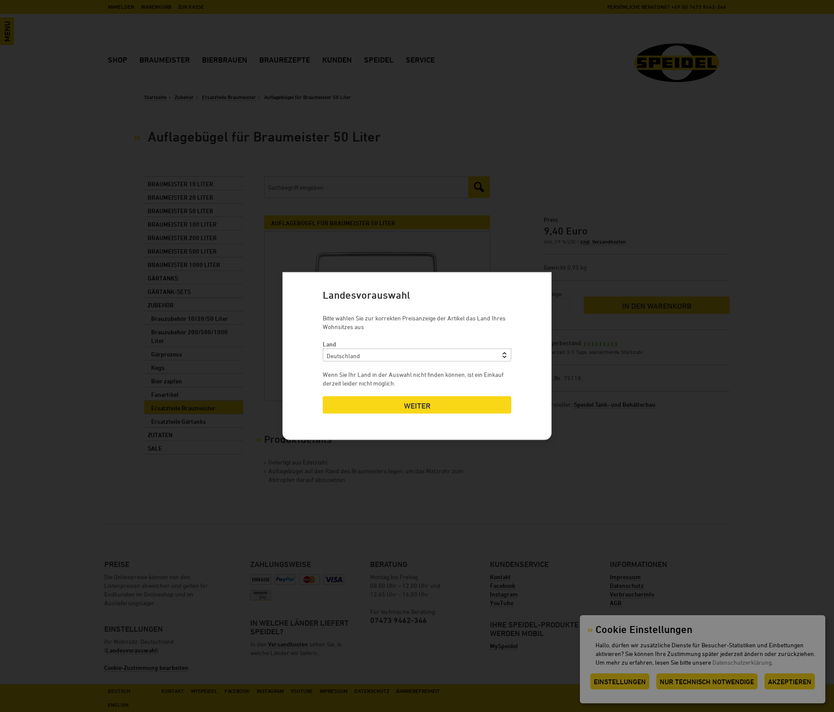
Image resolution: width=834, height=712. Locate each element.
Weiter (417, 405)
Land (329, 344)
